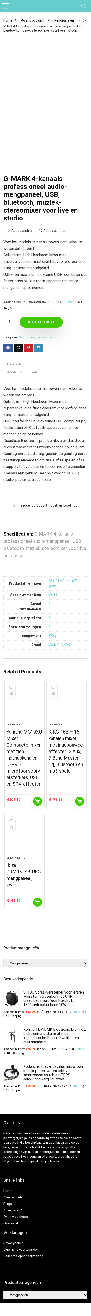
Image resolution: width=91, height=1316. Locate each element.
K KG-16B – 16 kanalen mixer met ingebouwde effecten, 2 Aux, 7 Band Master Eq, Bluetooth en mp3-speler (66, 751)
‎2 (49, 618)
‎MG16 (52, 595)
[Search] (83, 6)
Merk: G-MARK (59, 645)
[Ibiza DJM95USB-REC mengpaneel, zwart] (25, 837)
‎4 (49, 604)
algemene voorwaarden (21, 1249)
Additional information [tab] (24, 372)
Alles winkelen (14, 1197)
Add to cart (41, 322)
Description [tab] (15, 364)
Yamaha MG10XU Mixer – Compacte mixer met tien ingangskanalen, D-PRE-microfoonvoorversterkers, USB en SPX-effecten (24, 758)
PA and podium (32, 20)
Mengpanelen (64, 20)
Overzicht (11, 1223)
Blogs (8, 1204)
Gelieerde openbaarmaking (23, 1256)
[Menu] (5, 6)
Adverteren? (13, 1210)
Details (70, 302)
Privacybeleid (13, 1243)
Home (8, 20)
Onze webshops (16, 1217)
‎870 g (52, 636)
